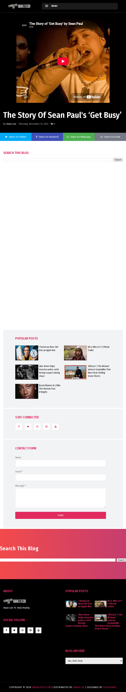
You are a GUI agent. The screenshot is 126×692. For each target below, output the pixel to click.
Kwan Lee (11, 123)
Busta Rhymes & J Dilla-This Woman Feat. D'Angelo (50, 388)
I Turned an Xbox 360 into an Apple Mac (48, 349)
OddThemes (110, 687)
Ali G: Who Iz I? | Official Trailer (98, 349)
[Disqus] (63, 255)
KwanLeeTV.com (42, 687)
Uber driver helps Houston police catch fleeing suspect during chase (49, 371)
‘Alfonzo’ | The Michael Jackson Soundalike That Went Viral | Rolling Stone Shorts (99, 371)
